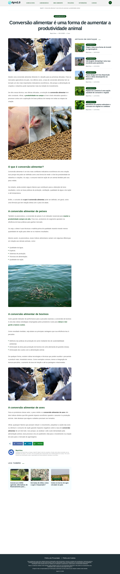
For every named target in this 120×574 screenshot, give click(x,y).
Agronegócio (44, 3)
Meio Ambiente (58, 3)
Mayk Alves (53, 33)
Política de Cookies (69, 558)
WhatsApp (40, 443)
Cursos (94, 3)
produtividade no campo (34, 95)
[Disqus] (60, 518)
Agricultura (30, 3)
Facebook (19, 443)
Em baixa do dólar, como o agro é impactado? (40, 484)
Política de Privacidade (52, 558)
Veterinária (83, 3)
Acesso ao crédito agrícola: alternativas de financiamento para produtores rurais (19, 485)
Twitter (29, 443)
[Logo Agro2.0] (14, 2)
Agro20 (42, 8)
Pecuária (71, 3)
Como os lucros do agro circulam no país (60, 484)
